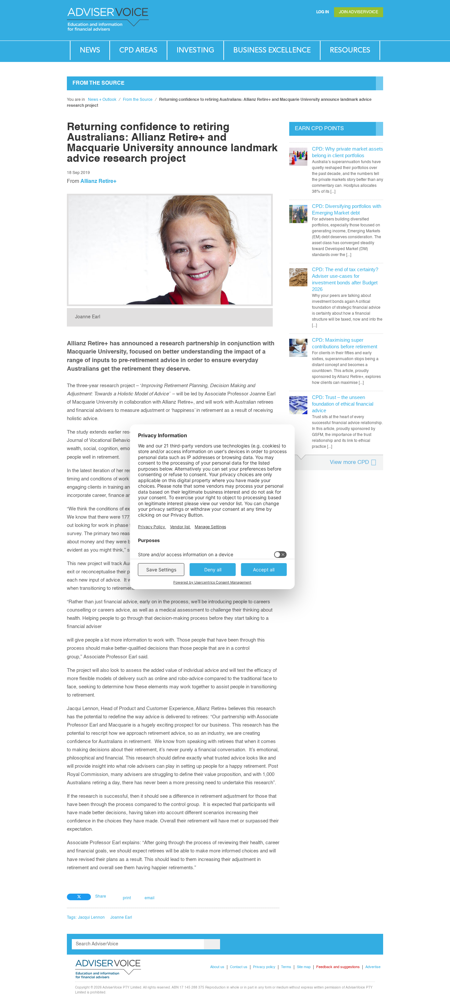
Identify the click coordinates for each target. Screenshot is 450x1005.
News (90, 50)
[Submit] (364, 28)
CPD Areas (138, 50)
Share (100, 897)
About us (217, 967)
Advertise (372, 967)
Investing (195, 50)
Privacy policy (264, 967)
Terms (286, 967)
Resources (350, 50)
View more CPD (349, 462)
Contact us (238, 967)
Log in (322, 12)
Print (127, 898)
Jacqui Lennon (91, 918)
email (150, 898)
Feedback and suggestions (338, 967)
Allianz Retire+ (98, 181)
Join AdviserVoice (358, 12)
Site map (304, 967)
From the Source (138, 100)
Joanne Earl (121, 918)
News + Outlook (102, 100)
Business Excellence (272, 50)
